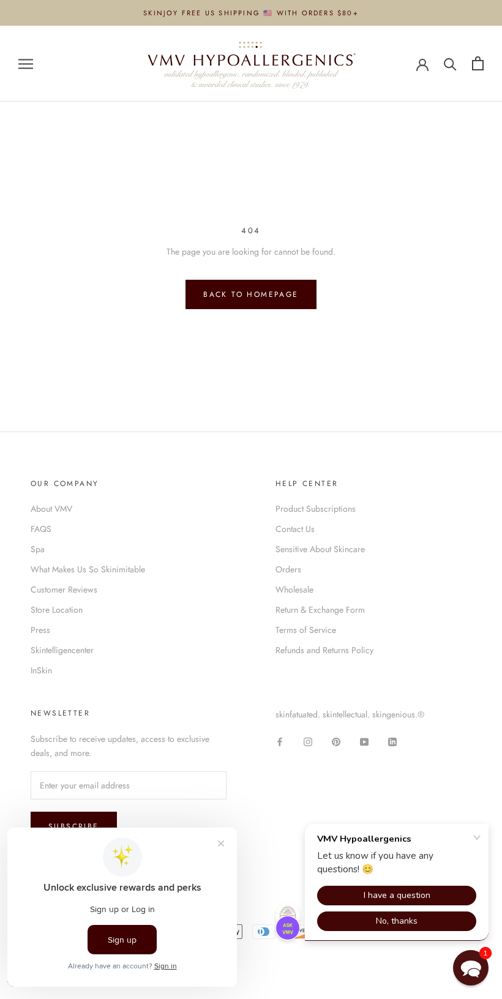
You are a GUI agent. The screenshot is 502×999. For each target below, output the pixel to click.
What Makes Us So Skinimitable (88, 569)
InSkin (41, 670)
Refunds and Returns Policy (324, 650)
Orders (288, 569)
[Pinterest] (336, 741)
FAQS (41, 529)
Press (40, 630)
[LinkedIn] (392, 741)
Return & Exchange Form (320, 610)
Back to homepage (250, 294)
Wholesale (294, 589)
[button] (471, 968)
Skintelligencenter (62, 650)
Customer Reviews (64, 589)
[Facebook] (279, 741)
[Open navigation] (25, 63)
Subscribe (73, 826)
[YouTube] (364, 741)
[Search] (450, 63)
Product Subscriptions (315, 509)
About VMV (51, 509)
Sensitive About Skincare (320, 549)
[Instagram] (308, 741)
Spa (38, 549)
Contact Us (295, 529)
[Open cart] (478, 63)
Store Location (57, 610)
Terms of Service (305, 630)
